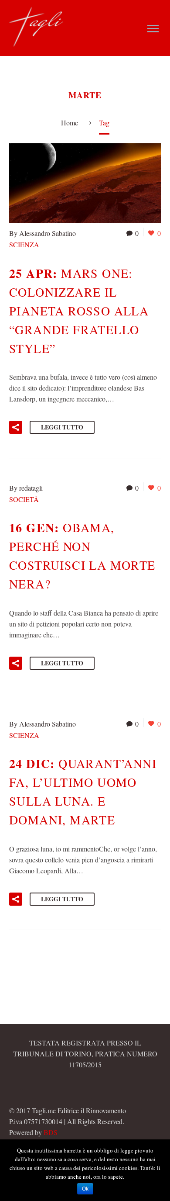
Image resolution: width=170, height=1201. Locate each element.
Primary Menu (153, 28)
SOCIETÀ (24, 499)
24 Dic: (82, 791)
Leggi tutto (62, 427)
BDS (51, 1132)
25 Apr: (79, 310)
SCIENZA (24, 244)
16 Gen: (82, 555)
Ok (85, 1189)
